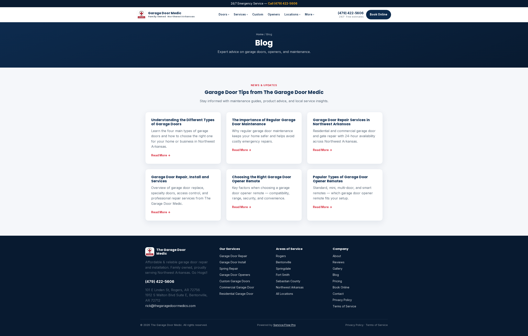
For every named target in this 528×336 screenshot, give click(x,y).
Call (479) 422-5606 (282, 3)
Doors (224, 14)
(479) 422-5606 (351, 13)
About (337, 256)
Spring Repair (228, 268)
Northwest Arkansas (290, 287)
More (309, 14)
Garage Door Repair (233, 256)
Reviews (338, 262)
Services (241, 14)
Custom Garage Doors (234, 281)
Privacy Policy (342, 300)
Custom (257, 14)
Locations (292, 14)
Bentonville (283, 262)
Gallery (337, 268)
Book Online (378, 14)
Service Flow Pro (284, 325)
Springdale (283, 268)
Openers (274, 14)
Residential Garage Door (236, 293)
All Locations (284, 293)
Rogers (281, 256)
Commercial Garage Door (236, 287)
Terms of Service (344, 306)
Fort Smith (283, 274)
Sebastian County (288, 281)
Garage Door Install (232, 262)
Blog (336, 274)
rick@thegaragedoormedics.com (170, 306)
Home (260, 34)
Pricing (337, 281)
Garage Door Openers (234, 274)
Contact (338, 293)
